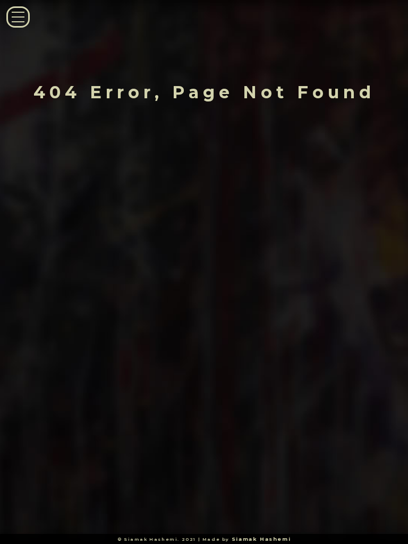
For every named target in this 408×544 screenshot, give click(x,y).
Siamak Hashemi (261, 539)
